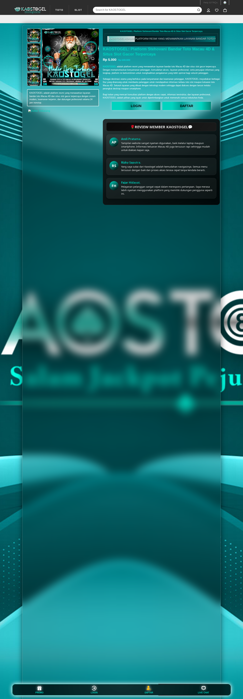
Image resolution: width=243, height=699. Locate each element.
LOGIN (136, 106)
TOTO (59, 10)
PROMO (39, 692)
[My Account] (208, 10)
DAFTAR (186, 106)
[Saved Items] (217, 10)
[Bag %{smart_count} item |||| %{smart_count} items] (225, 10)
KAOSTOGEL (109, 66)
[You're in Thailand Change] (225, 2)
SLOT (78, 10)
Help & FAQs (210, 2)
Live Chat (203, 692)
